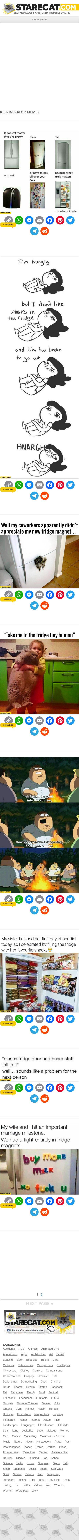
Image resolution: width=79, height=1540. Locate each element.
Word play (22, 1490)
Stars (6, 1474)
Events (30, 1386)
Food (42, 1392)
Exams (42, 1386)
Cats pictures (45, 1365)
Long (15, 1430)
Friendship (9, 1397)
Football (53, 1392)
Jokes (47, 1419)
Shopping (43, 1463)
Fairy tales (17, 1392)
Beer (20, 1359)
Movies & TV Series (52, 1436)
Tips (32, 1479)
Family (31, 1392)
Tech (40, 1474)
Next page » (39, 1303)
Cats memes (25, 1365)
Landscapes (10, 1425)
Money (16, 1436)
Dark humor (10, 1381)
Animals (33, 1348)
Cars (55, 1359)
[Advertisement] (39, 64)
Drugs (6, 1386)
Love (40, 1430)
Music (6, 1441)
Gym (19, 1408)
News (29, 1441)
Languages (28, 1425)
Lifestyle (63, 1425)
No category (43, 1441)
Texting (22, 1479)
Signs (56, 1463)
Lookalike (27, 1430)
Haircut (29, 1408)
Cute (54, 1376)
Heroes (53, 1408)
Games (46, 1403)
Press (62, 1446)
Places (28, 1446)
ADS (21, 1348)
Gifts (57, 1403)
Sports (43, 1468)
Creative (43, 1376)
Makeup (51, 1430)
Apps (24, 1354)
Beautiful (8, 1359)
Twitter (26, 1485)
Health (41, 1408)
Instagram (9, 1419)
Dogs (43, 1381)
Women (7, 1490)
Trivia (66, 1479)
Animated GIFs (50, 1348)
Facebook (57, 1386)
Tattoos (29, 1474)
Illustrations (24, 1414)
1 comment (8, 599)
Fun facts (41, 1397)
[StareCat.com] (39, 8)
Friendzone (26, 1397)
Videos (38, 1485)
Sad (44, 1457)
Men (5, 1436)
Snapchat (19, 1468)
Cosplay (29, 1376)
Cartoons (8, 1365)
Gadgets (8, 1403)
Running (34, 1457)
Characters (9, 1370)
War (48, 1485)
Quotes (43, 1452)
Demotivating (29, 1381)
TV (17, 1485)
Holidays (8, 1414)
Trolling (7, 1485)
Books (45, 1359)
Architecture (38, 1354)
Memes (64, 1430)
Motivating (30, 1436)
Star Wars (57, 1468)
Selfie (19, 1463)
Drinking (55, 1381)
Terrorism (8, 1479)
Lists (6, 1430)
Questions (29, 1452)
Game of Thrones (27, 1403)
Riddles (20, 1457)
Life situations (46, 1425)
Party (58, 1441)
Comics (37, 1370)
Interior (23, 1419)
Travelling (54, 1479)
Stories (17, 1474)
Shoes (30, 1463)
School (55, 1457)
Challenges (63, 1365)
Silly (65, 1463)
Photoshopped (11, 1446)
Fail (5, 1392)
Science (8, 1463)
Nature (18, 1441)
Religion (7, 1457)
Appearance (10, 1354)
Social (32, 1468)
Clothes (24, 1370)
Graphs (7, 1408)
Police (39, 1446)
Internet (35, 1419)
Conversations (11, 1376)
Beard (60, 1354)
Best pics (31, 1359)
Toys (41, 1479)
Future (55, 1397)
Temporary (53, 1474)
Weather (59, 1485)
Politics (51, 1446)
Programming (11, 1452)
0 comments (8, 224)
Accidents (9, 1348)
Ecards (18, 1386)
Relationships (59, 1452)
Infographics (41, 1414)
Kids (57, 1419)
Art (51, 1354)
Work (35, 1490)
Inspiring (58, 1414)
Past (67, 1441)
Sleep (6, 1468)
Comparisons (54, 1370)
